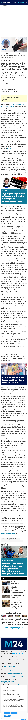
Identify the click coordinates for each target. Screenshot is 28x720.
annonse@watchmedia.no (15, 673)
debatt (20, 541)
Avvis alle (7, 712)
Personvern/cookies (17, 653)
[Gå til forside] (1, 2)
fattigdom (5, 538)
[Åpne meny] (26, 2)
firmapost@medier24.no (8, 682)
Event (15, 2)
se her (9, 148)
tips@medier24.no (10, 666)
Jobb (4, 2)
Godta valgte (14, 712)
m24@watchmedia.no (16, 676)
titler (14, 541)
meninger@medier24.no (8, 533)
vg (18, 538)
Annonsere (10, 2)
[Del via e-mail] (7, 544)
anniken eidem (6, 541)
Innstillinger (23, 719)
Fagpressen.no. (16, 707)
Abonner (21, 2)
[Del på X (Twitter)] (4, 544)
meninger (13, 538)
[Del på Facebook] (2, 544)
